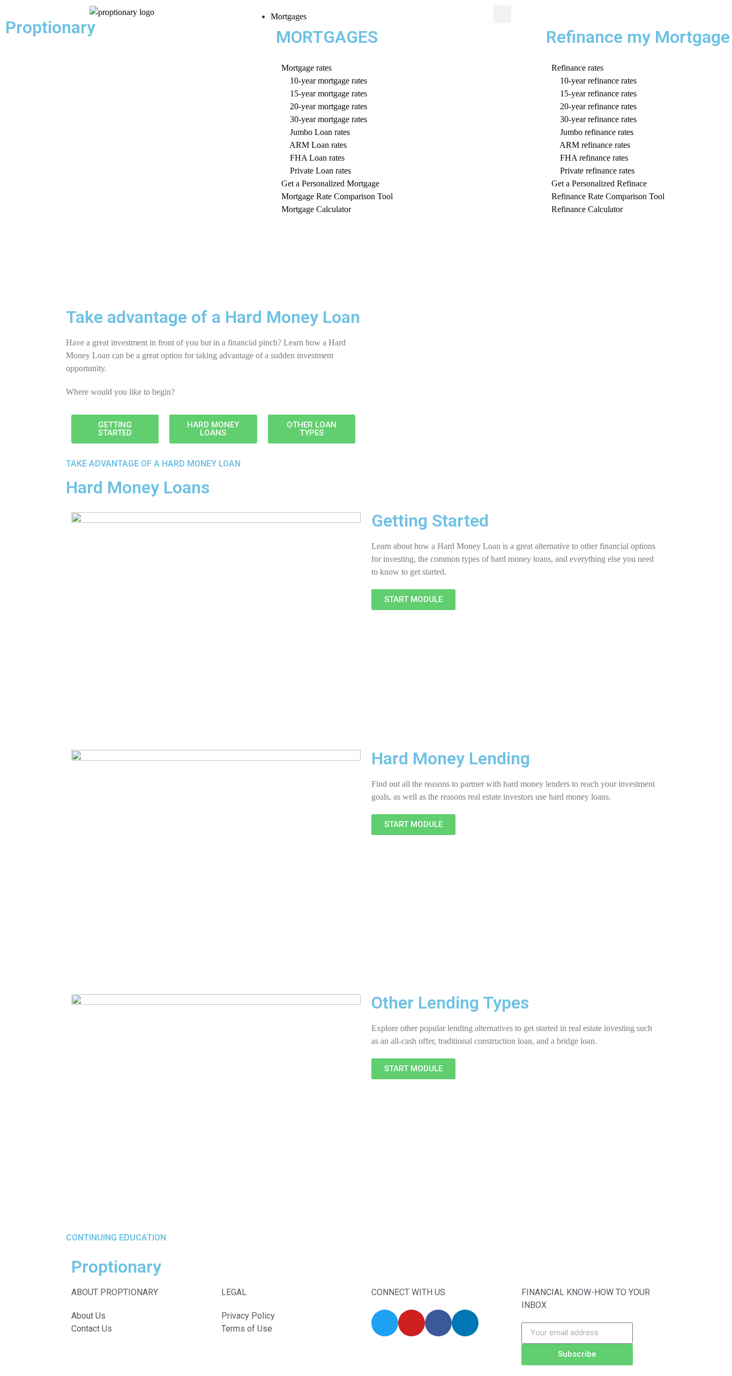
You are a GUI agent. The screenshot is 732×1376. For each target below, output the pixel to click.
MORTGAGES (327, 37)
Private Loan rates (316, 170)
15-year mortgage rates (324, 93)
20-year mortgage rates (324, 106)
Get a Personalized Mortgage (330, 183)
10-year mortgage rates (324, 80)
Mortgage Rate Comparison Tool (337, 196)
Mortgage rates (306, 67)
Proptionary (50, 27)
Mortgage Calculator (316, 209)
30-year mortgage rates (324, 119)
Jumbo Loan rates (315, 132)
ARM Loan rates (314, 144)
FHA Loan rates (313, 157)
